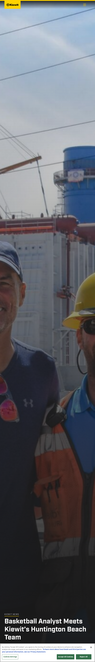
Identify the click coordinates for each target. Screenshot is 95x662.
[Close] (91, 647)
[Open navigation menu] (85, 5)
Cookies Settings (10, 657)
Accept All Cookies (65, 657)
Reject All (84, 657)
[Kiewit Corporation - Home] (12, 5)
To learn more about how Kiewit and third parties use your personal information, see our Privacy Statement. (44, 650)
